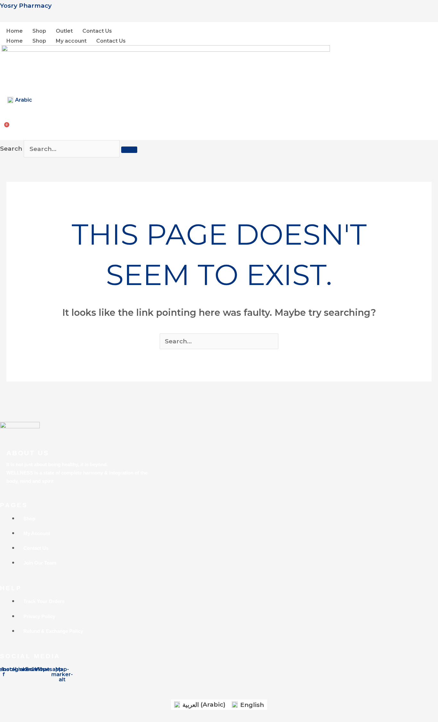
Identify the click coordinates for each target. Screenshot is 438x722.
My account (71, 41)
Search (11, 149)
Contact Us (97, 31)
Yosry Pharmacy (26, 5)
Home (14, 31)
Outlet (64, 31)
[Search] (129, 150)
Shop (39, 31)
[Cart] (7, 124)
